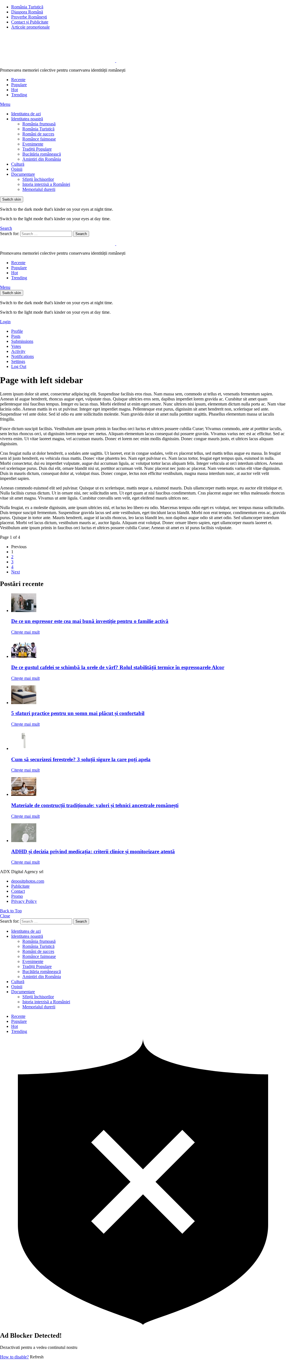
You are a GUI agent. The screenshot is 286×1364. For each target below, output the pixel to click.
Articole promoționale (30, 27)
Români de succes (38, 134)
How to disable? (14, 1356)
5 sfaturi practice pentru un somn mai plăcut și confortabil (77, 713)
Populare (19, 84)
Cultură (17, 164)
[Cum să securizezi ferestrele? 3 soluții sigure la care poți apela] (148, 741)
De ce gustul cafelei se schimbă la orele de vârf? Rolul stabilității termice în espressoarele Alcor (117, 667)
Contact (18, 891)
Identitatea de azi (26, 113)
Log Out (18, 366)
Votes (16, 346)
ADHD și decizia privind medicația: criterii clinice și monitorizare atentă (93, 851)
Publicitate (20, 886)
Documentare (23, 174)
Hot (14, 89)
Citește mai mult (25, 632)
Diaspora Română (27, 12)
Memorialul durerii (38, 189)
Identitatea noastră (27, 118)
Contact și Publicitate (29, 22)
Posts (15, 336)
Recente (18, 79)
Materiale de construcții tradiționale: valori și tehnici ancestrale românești (94, 805)
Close (5, 915)
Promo (17, 896)
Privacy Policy (24, 901)
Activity (18, 351)
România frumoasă (39, 123)
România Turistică (27, 6)
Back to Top (11, 910)
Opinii (16, 169)
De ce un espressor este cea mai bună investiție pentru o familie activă (89, 621)
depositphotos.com (27, 881)
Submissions (22, 341)
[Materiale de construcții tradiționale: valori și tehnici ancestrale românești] (148, 787)
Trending (19, 94)
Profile (17, 331)
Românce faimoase (39, 139)
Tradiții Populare (37, 149)
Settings (18, 361)
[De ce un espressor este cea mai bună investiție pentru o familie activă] (148, 603)
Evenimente (32, 144)
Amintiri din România (41, 159)
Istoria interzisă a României (46, 184)
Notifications (22, 356)
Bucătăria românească (41, 154)
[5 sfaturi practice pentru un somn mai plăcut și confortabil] (148, 695)
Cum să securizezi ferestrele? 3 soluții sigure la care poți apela (81, 759)
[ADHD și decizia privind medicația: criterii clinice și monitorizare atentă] (148, 833)
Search (81, 234)
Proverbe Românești (29, 17)
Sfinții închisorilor (38, 179)
